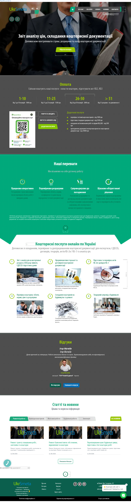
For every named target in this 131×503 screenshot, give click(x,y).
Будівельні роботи (70, 419)
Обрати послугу (65, 50)
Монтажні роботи (54, 419)
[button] (7, 463)
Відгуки (58, 486)
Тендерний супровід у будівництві (106, 295)
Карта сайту (58, 492)
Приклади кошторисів (36, 419)
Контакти (115, 9)
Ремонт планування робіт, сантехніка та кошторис (23, 444)
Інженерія (86, 419)
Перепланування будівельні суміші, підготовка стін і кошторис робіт (102, 444)
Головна (74, 9)
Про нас (81, 9)
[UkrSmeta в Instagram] (84, 484)
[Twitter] (17, 19)
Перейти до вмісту (5, 1)
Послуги (89, 9)
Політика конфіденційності (27, 499)
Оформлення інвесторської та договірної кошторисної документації (66, 263)
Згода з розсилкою (103, 499)
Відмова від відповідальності (65, 499)
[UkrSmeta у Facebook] (75, 484)
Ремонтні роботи (19, 419)
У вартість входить (48, 114)
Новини (106, 9)
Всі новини (115, 419)
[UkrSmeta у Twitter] (80, 484)
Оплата (97, 9)
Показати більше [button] (65, 461)
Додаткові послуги (48, 127)
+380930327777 (111, 14)
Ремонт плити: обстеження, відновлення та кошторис (63, 444)
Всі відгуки (55, 385)
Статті (58, 489)
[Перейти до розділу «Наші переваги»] (65, 73)
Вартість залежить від (48, 120)
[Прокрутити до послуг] (65, 227)
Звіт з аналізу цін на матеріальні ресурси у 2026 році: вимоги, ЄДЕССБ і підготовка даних (29, 263)
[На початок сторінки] (65, 474)
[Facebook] (11, 19)
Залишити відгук (71, 385)
